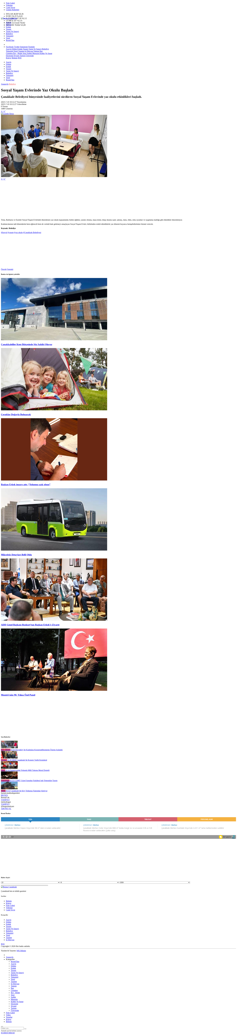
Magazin (35, 53)
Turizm (22, 56)
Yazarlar (9, 1017)
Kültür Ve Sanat (45, 53)
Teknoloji (9, 36)
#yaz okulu (18, 232)
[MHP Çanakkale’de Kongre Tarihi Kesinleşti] (9, 758)
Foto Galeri (10, 3)
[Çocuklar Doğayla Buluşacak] (54, 410)
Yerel (8, 38)
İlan (41, 51)
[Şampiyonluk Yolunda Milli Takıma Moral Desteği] (9, 768)
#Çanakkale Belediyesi (32, 232)
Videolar (9, 5)
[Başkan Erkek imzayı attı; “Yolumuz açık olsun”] (54, 480)
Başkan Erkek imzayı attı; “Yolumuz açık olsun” (25, 484)
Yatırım (36, 51)
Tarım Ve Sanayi (12, 31)
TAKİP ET (5, 800)
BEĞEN (4, 795)
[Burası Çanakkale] (9, 18)
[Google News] (7, 114)
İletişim (14, 58)
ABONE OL (6, 809)
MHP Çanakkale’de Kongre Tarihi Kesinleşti (27, 760)
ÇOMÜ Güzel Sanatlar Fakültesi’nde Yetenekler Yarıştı (33, 780)
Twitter (17, 47)
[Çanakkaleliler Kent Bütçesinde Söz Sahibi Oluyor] (54, 340)
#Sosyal (4, 232)
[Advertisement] (75, 199)
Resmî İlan (10, 40)
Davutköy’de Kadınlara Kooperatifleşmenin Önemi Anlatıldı (36, 750)
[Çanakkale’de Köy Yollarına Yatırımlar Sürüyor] (9, 789)
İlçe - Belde (17, 53)
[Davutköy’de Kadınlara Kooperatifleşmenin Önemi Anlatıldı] (9, 748)
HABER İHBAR (8, 1033)
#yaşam (11, 232)
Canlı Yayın (10, 7)
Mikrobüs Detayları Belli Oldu (16, 554)
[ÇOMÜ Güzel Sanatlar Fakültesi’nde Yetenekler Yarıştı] (9, 778)
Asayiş (8, 22)
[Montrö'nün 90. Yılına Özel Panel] (54, 690)
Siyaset (16, 56)
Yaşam (8, 29)
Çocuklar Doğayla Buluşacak (16, 414)
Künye (8, 58)
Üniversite (29, 56)
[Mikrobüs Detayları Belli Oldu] (54, 550)
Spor (24, 53)
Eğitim (8, 25)
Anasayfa (4, 84)
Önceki (4, 269)
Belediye (9, 34)
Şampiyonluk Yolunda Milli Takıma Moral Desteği (27, 770)
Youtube (31, 47)
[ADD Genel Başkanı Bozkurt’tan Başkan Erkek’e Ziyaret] (54, 620)
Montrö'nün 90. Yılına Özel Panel (18, 695)
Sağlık (29, 53)
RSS (19, 58)
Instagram (24, 47)
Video (8, 1015)
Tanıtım (21, 51)
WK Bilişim (21, 951)
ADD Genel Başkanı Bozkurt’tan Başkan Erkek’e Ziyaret (30, 624)
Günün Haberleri (12, 10)
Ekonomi (9, 56)
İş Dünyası (28, 51)
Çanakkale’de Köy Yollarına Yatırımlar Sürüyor (26, 791)
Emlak (8, 27)
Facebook (10, 47)
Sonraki (10, 269)
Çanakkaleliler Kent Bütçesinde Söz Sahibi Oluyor (26, 344)
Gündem (9, 53)
